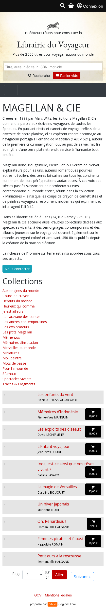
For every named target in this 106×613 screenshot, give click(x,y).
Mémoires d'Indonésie (57, 412)
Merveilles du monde (19, 347)
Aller (59, 574)
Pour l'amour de (15, 368)
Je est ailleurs (12, 311)
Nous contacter (17, 268)
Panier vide (68, 75)
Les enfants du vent (55, 394)
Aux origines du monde (20, 290)
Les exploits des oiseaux (59, 429)
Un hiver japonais (53, 504)
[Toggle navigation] (11, 90)
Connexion (93, 6)
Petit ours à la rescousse (59, 556)
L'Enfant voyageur (53, 446)
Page (16, 573)
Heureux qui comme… (19, 306)
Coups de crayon (15, 295)
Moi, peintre (12, 358)
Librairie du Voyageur (53, 44)
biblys (52, 604)
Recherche (41, 75)
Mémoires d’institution (20, 342)
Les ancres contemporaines (24, 321)
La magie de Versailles (57, 486)
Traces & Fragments (18, 384)
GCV (37, 595)
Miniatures (10, 352)
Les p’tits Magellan (17, 332)
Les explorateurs (15, 327)
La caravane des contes (21, 316)
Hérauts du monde (17, 301)
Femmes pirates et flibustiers (63, 538)
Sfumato (9, 373)
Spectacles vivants (17, 378)
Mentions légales (58, 595)
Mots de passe (14, 363)
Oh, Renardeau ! (51, 521)
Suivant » (82, 576)
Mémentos (11, 337)
